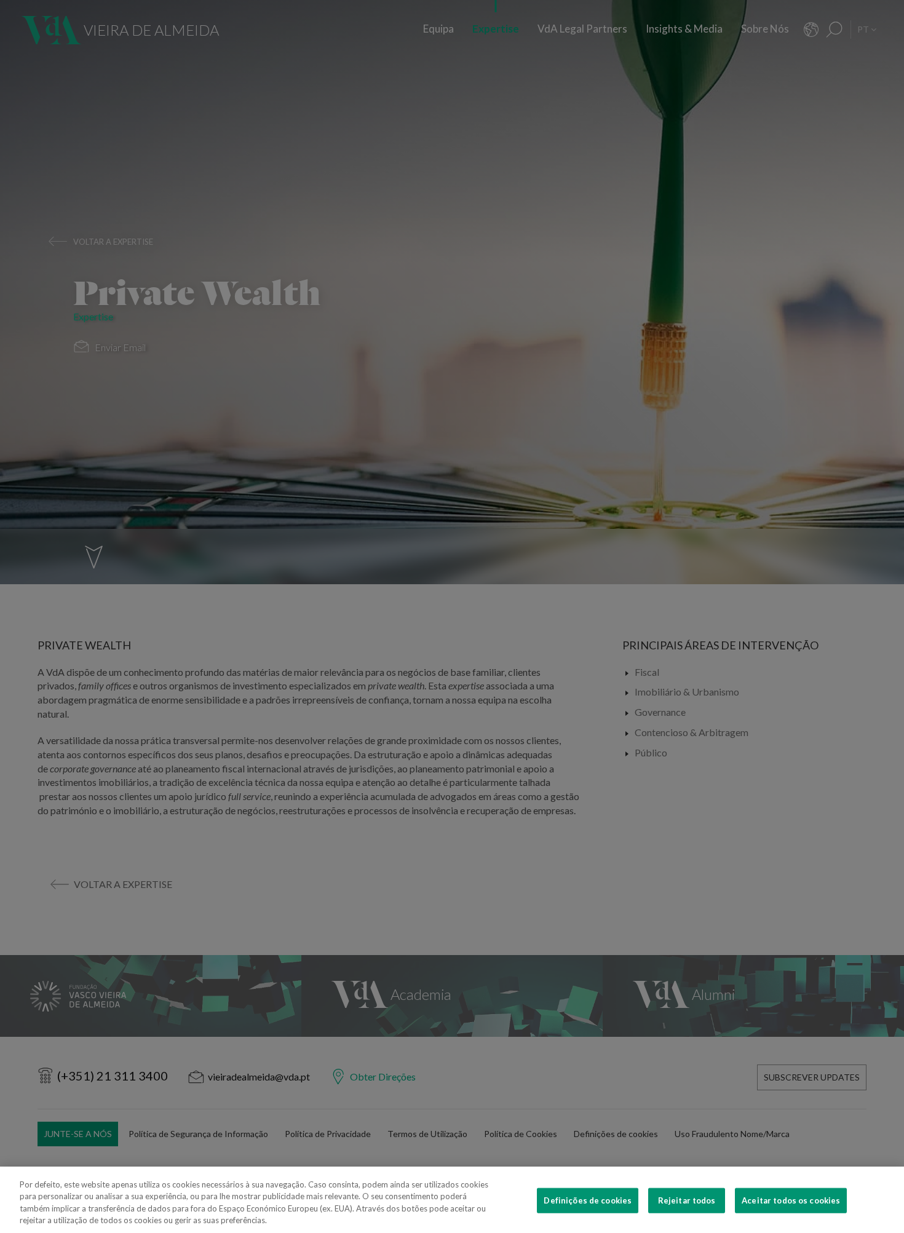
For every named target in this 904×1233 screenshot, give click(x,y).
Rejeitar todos (687, 1200)
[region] (452, 1200)
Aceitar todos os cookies (791, 1200)
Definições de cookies (588, 1200)
